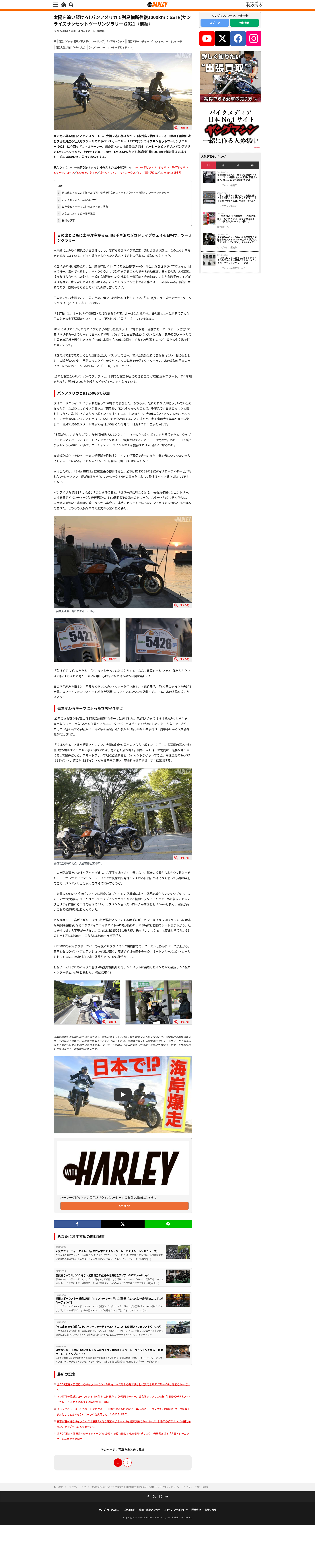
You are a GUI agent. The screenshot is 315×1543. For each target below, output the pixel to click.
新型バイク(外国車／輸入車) (74, 41)
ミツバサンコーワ (64, 172)
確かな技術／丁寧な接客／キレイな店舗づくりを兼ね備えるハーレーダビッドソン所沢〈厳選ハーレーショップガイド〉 (109, 1351)
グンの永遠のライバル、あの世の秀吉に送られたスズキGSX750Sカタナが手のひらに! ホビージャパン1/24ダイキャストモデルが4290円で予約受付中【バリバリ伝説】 (237, 240)
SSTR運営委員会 (147, 172)
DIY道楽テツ (223, 227)
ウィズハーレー (96, 47)
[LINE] (168, 1224)
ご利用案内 (129, 1509)
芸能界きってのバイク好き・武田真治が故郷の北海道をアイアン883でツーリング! (102, 1275)
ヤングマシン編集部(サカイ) (231, 268)
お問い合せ (210, 1509)
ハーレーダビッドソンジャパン (151, 167)
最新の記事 (66, 220)
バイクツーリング (77, 1486)
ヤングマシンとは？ (109, 1509)
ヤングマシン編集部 (227, 185)
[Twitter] (122, 1224)
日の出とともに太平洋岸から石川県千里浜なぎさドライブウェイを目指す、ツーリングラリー (113, 192)
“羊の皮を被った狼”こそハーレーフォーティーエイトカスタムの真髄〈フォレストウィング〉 (109, 1326)
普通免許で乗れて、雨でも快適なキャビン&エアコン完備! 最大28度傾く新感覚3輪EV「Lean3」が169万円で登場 (237, 177)
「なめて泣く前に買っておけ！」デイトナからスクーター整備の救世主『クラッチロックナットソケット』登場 (237, 260)
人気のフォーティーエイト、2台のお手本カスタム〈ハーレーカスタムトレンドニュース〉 (107, 1251)
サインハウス (127, 172)
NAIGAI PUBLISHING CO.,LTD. (154, 1517)
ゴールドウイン (108, 172)
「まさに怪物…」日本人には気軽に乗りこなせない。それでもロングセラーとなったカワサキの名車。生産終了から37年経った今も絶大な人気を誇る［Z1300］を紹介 (237, 198)
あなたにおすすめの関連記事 (76, 213)
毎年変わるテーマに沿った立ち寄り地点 (83, 206)
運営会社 (196, 1509)
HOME (60, 1486)
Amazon (124, 1206)
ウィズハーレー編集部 (92, 31)
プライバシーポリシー (176, 1509)
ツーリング (98, 41)
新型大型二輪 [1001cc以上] (70, 47)
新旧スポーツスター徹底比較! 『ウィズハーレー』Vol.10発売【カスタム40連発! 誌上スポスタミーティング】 (110, 1300)
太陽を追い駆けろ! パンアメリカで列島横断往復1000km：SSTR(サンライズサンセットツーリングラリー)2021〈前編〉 (150, 1486)
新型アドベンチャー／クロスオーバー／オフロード (155, 41)
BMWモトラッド (116, 41)
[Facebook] (77, 1224)
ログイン (215, 22)
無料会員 (244, 22)
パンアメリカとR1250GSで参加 (78, 199)
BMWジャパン (180, 167)
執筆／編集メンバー (149, 1509)
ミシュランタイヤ (87, 172)
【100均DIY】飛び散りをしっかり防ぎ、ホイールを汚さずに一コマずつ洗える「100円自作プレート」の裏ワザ (237, 219)
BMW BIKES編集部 (170, 172)
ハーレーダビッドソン (120, 47)
